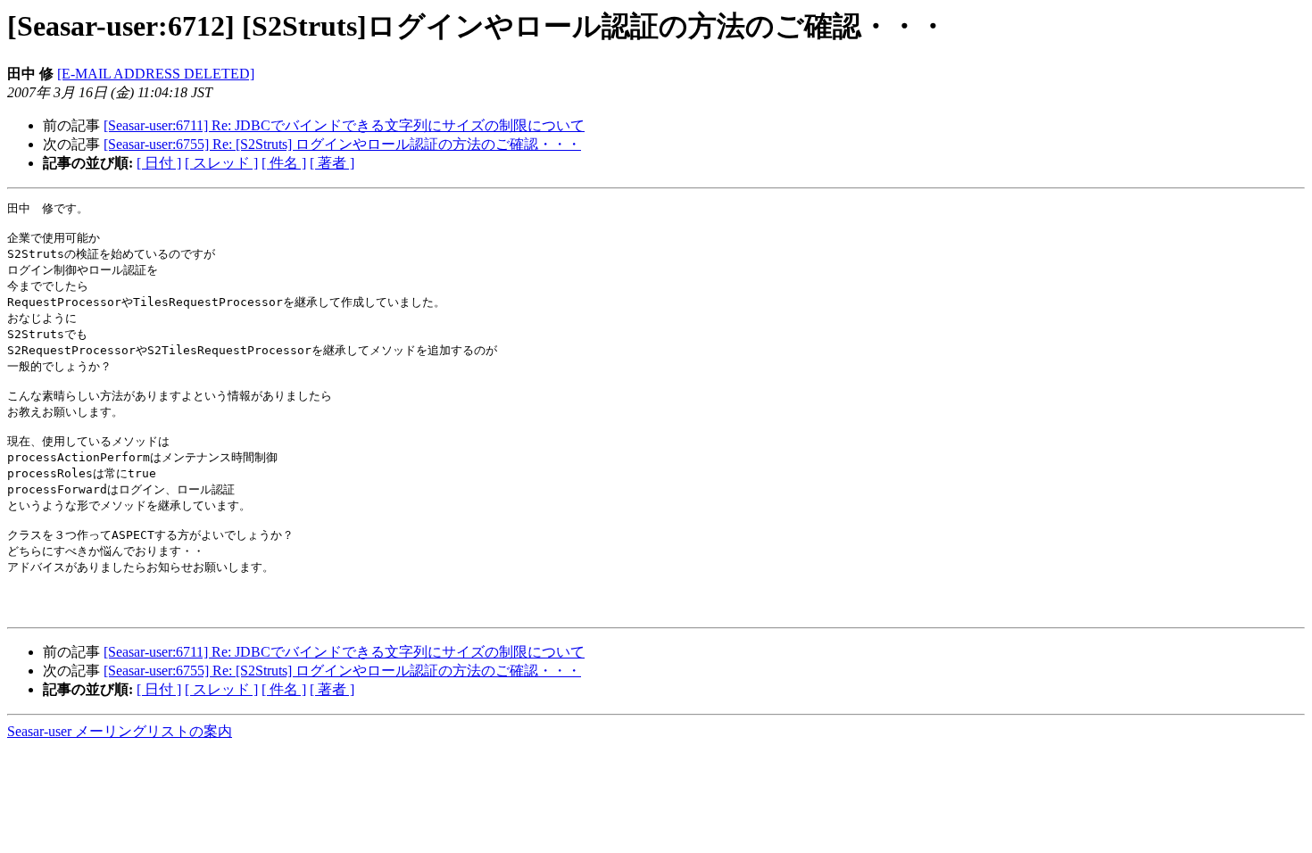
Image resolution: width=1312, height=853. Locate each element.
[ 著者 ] (332, 162)
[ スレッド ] (221, 162)
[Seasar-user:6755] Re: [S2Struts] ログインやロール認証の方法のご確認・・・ (342, 144)
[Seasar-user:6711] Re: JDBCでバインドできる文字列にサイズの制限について (344, 125)
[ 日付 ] (159, 162)
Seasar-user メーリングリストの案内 (119, 731)
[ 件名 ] (284, 162)
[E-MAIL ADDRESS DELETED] (155, 73)
